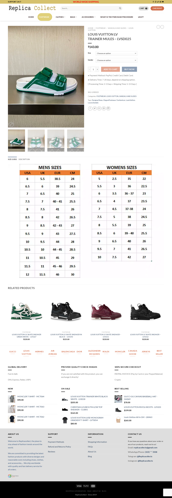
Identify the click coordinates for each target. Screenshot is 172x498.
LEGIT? (141, 17)
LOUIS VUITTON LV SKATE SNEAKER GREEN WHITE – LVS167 (26, 335)
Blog (90, 456)
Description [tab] (24, 159)
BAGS (72, 17)
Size (89, 53)
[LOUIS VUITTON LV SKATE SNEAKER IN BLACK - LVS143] (66, 311)
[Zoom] (11, 124)
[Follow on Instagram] (155, 2)
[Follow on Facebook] (153, 2)
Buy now (129, 69)
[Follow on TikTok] (158, 2)
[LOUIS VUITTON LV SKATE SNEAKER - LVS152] (145, 311)
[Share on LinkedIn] (108, 108)
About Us (92, 451)
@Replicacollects (144, 456)
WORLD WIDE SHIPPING (86, 1)
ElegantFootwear (110, 100)
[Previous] (12, 76)
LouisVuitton (130, 100)
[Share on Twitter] (95, 108)
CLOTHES (60, 17)
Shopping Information (97, 442)
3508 (154, 452)
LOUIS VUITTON (112, 96)
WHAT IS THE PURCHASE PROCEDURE (116, 17)
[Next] (79, 76)
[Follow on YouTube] (163, 2)
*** (151, 452)
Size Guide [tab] (12, 159)
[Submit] (120, 8)
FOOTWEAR (44, 17)
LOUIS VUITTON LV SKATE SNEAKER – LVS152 (145, 335)
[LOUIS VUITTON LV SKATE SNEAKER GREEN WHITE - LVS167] (26, 311)
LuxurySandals (93, 103)
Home (31, 17)
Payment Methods (56, 442)
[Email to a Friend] (99, 108)
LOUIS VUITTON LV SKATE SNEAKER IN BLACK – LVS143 (66, 335)
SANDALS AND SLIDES (117, 28)
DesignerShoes (97, 100)
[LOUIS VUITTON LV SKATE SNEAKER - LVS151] (105, 311)
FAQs (90, 446)
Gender (90, 60)
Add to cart (110, 69)
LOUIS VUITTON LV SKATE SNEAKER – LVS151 (106, 335)
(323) (147, 452)
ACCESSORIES (88, 17)
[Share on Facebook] (90, 108)
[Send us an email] (160, 2)
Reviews (51, 451)
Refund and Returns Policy (59, 446)
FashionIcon (121, 100)
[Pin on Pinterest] (104, 108)
